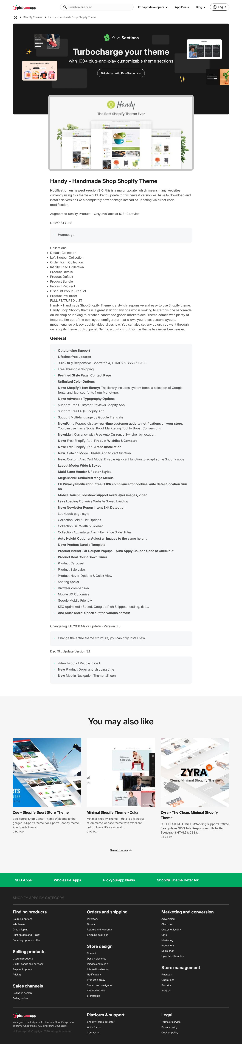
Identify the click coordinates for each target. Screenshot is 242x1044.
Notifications (94, 974)
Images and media (97, 963)
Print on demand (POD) (26, 934)
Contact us (93, 1032)
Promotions (167, 945)
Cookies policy (169, 1032)
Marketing (167, 940)
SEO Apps (23, 880)
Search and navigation (100, 985)
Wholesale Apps (67, 880)
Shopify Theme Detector (178, 880)
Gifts (164, 934)
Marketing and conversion (187, 911)
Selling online (20, 998)
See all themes (119, 850)
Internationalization (98, 969)
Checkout (167, 924)
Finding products (30, 911)
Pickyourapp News (119, 880)
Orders (91, 924)
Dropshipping (20, 929)
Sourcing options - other (27, 940)
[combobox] (97, 7)
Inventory (92, 918)
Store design (99, 946)
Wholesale (19, 924)
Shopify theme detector (100, 1021)
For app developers (151, 7)
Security (166, 985)
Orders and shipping (107, 911)
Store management (180, 967)
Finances (166, 974)
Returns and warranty (99, 929)
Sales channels (28, 986)
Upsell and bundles (172, 956)
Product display (96, 979)
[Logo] (24, 7)
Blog (199, 7)
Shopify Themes (32, 17)
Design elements (96, 958)
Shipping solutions (97, 934)
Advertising (168, 918)
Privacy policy (169, 1027)
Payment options (22, 969)
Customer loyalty (171, 929)
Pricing (17, 974)
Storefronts (93, 995)
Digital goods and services (28, 963)
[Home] (18, 17)
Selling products (29, 951)
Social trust (167, 950)
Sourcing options (22, 918)
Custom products (23, 958)
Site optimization (96, 990)
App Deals (182, 7)
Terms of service (171, 1021)
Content (91, 953)
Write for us (93, 1027)
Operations (167, 979)
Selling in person (22, 992)
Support (166, 990)
